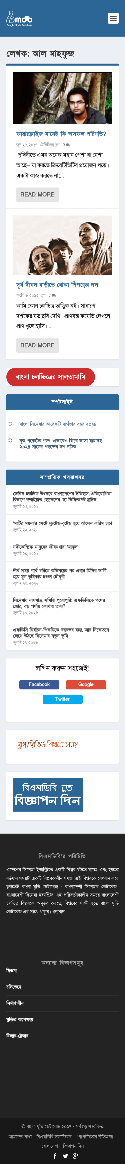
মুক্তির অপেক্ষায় (19, 1019)
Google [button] (86, 684)
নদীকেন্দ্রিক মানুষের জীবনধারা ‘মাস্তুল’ (45, 547)
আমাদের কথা (20, 1137)
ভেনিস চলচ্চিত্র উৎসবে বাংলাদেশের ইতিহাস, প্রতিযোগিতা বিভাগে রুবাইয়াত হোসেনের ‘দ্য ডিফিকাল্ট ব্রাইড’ (62, 497)
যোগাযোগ (50, 1146)
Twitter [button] (62, 699)
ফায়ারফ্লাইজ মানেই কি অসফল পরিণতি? (61, 134)
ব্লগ (57, 145)
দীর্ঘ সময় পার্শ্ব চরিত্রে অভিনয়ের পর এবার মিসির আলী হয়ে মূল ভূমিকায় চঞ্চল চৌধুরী (59, 574)
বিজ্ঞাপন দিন (73, 1146)
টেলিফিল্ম (47, 145)
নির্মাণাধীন (15, 1003)
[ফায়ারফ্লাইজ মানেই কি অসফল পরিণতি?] (62, 98)
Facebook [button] (39, 684)
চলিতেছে (13, 987)
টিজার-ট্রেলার (17, 1036)
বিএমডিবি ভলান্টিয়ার (54, 1137)
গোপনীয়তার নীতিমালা (95, 1137)
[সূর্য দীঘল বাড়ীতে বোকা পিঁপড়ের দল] (62, 245)
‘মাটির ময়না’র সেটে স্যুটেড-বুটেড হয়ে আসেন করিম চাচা (62, 523)
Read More (37, 194)
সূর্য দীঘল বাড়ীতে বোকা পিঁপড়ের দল (57, 285)
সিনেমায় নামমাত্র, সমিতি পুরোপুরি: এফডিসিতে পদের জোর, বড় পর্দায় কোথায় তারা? (59, 603)
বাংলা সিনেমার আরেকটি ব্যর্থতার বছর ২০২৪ (58, 424)
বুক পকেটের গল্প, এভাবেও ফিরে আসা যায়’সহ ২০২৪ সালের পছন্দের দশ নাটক (61, 444)
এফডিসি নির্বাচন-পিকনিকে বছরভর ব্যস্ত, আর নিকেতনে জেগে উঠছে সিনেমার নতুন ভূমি (61, 633)
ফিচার (11, 971)
